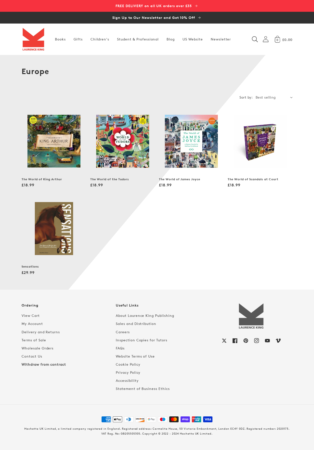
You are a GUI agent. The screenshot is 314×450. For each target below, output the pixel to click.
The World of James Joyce (179, 179)
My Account (32, 323)
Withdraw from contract (44, 364)
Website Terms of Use (135, 356)
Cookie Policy (128, 364)
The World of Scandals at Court (253, 179)
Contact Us (32, 356)
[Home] (33, 39)
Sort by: (246, 97)
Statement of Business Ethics (143, 388)
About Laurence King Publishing (145, 315)
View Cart (31, 315)
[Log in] (266, 39)
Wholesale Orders (37, 348)
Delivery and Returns (41, 332)
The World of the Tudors (109, 179)
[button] (255, 39)
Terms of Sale (34, 340)
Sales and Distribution (136, 323)
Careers (123, 332)
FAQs (120, 348)
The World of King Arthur (42, 179)
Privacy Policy (128, 372)
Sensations (30, 266)
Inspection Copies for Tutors (141, 340)
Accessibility (127, 380)
